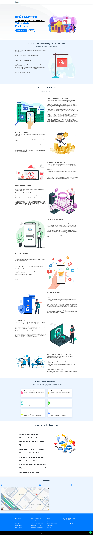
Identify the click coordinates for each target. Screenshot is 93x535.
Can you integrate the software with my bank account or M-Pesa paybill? (33, 445)
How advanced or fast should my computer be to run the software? (33, 468)
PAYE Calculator (50, 521)
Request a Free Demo (21, 30)
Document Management (56, 400)
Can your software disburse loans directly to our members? (31, 453)
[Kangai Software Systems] (17, 1)
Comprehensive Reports (56, 390)
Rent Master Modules (48, 1)
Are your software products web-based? (29, 434)
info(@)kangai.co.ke (68, 520)
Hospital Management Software (37, 525)
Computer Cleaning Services (52, 523)
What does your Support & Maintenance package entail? (33, 464)
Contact (76, 1)
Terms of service (50, 525)
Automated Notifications (30, 411)
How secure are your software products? (29, 472)
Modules (32, 30)
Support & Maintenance (19, 527)
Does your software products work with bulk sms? (32, 449)
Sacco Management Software (36, 518)
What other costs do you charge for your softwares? (32, 457)
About (42, 1)
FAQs (72, 1)
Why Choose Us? (18, 518)
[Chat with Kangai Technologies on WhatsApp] (90, 532)
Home (38, 1)
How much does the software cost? (28, 437)
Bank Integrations (19, 521)
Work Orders (27, 400)
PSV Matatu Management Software (37, 527)
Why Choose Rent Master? (59, 1)
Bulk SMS (17, 523)
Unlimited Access (55, 411)
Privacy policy (50, 527)
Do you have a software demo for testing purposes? (32, 441)
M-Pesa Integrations (19, 525)
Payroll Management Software (37, 521)
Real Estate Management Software (37, 523)
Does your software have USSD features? (29, 460)
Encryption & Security (29, 390)
